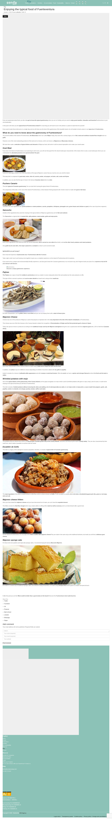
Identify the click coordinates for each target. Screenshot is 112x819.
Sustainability (60, 3)
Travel (54, 3)
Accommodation (48, 3)
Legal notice (57, 816)
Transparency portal (67, 816)
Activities (40, 3)
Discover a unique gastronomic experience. (18, 268)
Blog (4, 748)
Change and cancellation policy (100, 816)
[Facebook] (105, 3)
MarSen (19, 12)
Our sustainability (7, 745)
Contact (73, 3)
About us (67, 3)
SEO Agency (22, 813)
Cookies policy (78, 816)
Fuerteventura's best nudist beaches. (66, 596)
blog (5, 6)
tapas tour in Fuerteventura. (96, 129)
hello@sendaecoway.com (10, 769)
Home (4, 738)
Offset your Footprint (8, 762)
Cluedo (27, 3)
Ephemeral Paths (7, 757)
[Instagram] (107, 3)
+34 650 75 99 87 (7, 771)
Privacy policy (88, 816)
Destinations (33, 3)
